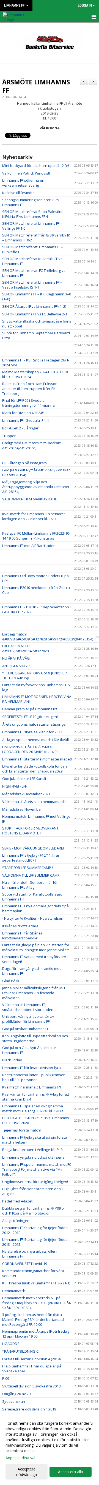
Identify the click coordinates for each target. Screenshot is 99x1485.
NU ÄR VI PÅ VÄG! (16, 658)
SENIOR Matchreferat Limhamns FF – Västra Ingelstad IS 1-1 (32, 285)
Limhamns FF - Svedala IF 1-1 (25, 420)
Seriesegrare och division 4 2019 (29, 1409)
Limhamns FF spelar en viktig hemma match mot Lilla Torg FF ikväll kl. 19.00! (32, 1108)
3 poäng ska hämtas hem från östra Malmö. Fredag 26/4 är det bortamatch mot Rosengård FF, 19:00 (33, 1319)
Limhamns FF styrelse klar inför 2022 (32, 731)
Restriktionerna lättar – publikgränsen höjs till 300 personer (33, 1077)
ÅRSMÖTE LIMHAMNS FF (36, 86)
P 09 (5, 1378)
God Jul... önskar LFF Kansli (24, 778)
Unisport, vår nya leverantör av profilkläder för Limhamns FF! (28, 1019)
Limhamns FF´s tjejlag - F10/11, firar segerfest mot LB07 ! (30, 858)
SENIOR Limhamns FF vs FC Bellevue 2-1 (34, 314)
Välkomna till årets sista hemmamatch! (34, 801)
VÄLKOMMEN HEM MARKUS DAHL (29, 499)
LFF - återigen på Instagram (24, 462)
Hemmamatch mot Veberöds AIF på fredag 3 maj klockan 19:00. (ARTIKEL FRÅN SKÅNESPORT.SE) (37, 1302)
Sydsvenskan (13, 1401)
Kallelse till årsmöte (18, 192)
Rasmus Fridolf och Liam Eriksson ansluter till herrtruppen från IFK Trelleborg (29, 388)
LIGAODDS (11, 1343)
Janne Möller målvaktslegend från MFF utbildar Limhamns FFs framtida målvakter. (34, 992)
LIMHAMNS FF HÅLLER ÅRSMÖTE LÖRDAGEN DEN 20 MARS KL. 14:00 (30, 749)
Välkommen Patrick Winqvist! (26, 173)
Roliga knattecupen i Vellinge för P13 (32, 1149)
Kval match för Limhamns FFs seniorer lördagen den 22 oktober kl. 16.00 (33, 516)
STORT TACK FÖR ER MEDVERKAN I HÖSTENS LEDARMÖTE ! (30, 831)
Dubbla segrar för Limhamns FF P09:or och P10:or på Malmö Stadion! (33, 1211)
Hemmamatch (13, 1290)
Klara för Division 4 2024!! (23, 412)
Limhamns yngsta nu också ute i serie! (33, 1157)
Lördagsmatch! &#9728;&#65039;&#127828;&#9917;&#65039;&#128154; (47, 637)
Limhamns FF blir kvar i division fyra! (32, 1067)
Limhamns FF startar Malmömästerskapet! (37, 759)
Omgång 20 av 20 (16, 1393)
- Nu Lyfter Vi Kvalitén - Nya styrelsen (32, 918)
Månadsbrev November (22, 809)
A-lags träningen (15, 1220)
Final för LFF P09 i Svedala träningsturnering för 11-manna (28, 403)
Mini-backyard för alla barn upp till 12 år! (35, 165)
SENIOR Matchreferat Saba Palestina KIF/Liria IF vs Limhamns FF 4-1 (33, 214)
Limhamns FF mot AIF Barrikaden (29, 545)
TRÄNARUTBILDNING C (20, 1351)
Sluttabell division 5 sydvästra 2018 (31, 1386)
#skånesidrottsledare (20, 926)
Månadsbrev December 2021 (26, 793)
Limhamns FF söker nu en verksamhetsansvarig (23, 183)
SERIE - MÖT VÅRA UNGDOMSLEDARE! (33, 848)
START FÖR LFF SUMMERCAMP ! (27, 867)
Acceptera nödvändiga (26, 1471)
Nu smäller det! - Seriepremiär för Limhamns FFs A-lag (30, 885)
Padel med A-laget (17, 1201)
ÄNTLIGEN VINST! (16, 665)
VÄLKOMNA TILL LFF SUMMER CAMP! (31, 875)
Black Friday (12, 1060)
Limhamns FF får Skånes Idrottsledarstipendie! (22, 935)
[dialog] (49, 1448)
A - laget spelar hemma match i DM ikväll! (36, 739)
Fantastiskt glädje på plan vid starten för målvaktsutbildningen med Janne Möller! (35, 947)
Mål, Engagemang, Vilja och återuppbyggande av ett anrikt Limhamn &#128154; (35, 486)
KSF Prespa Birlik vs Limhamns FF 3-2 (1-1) (36, 1283)
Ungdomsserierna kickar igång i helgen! (35, 1181)
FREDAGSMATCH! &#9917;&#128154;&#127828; (26, 648)
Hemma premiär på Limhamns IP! (29, 708)
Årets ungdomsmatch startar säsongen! (35, 724)
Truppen (9, 435)
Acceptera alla (70, 1471)
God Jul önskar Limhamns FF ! (26, 1028)
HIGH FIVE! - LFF (14, 786)
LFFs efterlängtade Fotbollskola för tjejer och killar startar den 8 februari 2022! (35, 769)
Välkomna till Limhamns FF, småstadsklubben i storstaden (27, 1007)
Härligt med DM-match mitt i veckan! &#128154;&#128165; (31, 445)
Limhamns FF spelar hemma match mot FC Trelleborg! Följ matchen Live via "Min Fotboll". (36, 1169)
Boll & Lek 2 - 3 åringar (20, 428)
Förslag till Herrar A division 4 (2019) (31, 1358)
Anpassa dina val (20, 1457)
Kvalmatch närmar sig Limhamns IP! (31, 1087)
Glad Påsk (10, 980)
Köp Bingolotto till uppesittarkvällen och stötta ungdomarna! (35, 1038)
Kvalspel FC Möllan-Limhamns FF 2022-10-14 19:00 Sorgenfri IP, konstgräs (36, 536)
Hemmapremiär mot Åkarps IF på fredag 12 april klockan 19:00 (35, 1334)
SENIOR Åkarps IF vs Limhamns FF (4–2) (34, 306)
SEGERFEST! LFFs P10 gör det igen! (30, 716)
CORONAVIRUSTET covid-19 (24, 1263)
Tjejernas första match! (21, 1130)
